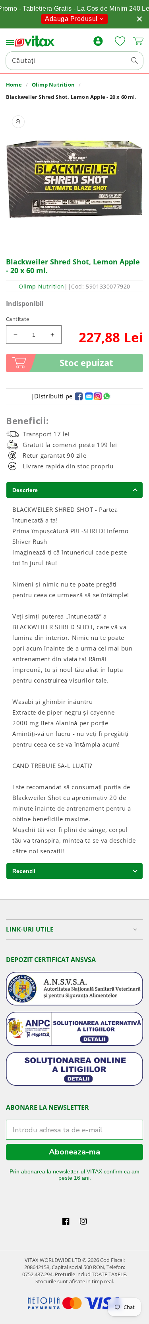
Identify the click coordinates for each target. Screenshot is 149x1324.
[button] (10, 41)
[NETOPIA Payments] (74, 1303)
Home (14, 84)
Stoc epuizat (86, 362)
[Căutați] (134, 60)
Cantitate (17, 319)
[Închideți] (139, 19)
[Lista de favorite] (120, 41)
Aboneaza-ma (74, 1152)
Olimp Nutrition (53, 84)
